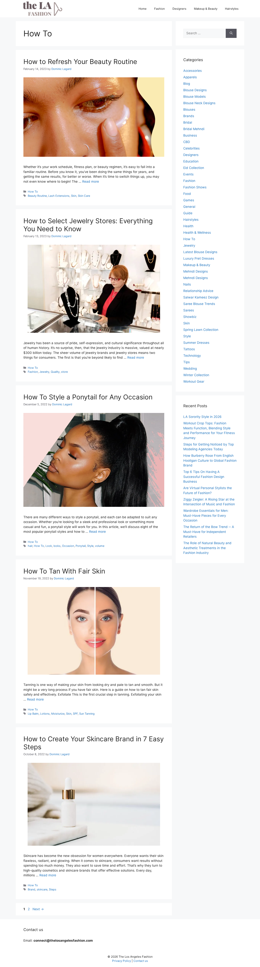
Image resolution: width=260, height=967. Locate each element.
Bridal (187, 122)
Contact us (140, 961)
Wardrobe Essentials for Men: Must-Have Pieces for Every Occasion (205, 515)
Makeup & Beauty (205, 8)
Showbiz (189, 317)
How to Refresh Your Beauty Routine (80, 62)
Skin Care (84, 195)
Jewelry (44, 371)
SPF (75, 713)
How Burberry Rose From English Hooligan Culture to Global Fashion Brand (210, 460)
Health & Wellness (197, 232)
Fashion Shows (195, 187)
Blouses (189, 109)
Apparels (190, 77)
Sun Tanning (87, 713)
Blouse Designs (195, 90)
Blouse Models (194, 96)
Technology (192, 356)
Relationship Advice (198, 291)
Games (188, 200)
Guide (187, 213)
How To (33, 191)
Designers (179, 8)
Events (188, 174)
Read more (90, 181)
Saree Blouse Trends (199, 304)
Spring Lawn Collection (200, 330)
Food (187, 194)
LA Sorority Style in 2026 (202, 417)
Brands (188, 116)
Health (188, 226)
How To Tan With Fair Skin (64, 571)
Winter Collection (196, 375)
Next (38, 909)
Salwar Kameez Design (201, 297)
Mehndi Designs (195, 271)
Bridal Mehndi (193, 129)
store (64, 371)
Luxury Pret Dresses (198, 258)
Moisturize (58, 713)
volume (99, 545)
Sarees (188, 310)
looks (57, 545)
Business (190, 135)
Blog (186, 84)
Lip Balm (33, 713)
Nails (187, 284)
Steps (52, 889)
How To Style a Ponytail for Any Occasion (87, 397)
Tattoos (189, 349)
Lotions (45, 713)
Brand (31, 889)
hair (30, 545)
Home (143, 8)
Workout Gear (193, 381)
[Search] (231, 33)
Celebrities (191, 148)
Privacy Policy (121, 961)
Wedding (190, 368)
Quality (55, 371)
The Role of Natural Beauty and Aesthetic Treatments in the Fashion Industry (207, 548)
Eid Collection (193, 168)
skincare (42, 889)
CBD (186, 142)
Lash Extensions (58, 195)
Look (48, 545)
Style (90, 545)
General (189, 207)
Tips (186, 362)
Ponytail (81, 545)
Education (191, 161)
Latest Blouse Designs (200, 252)
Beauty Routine (37, 195)
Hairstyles (231, 8)
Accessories (192, 71)
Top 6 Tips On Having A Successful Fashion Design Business (203, 476)
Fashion (159, 8)
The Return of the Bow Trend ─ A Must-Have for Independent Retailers (208, 531)
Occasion (68, 545)
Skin (73, 195)
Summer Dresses (196, 343)
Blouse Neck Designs (199, 103)
